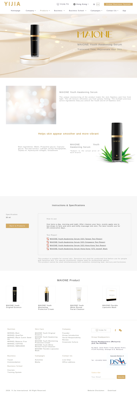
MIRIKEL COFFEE (15, 344)
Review (65, 340)
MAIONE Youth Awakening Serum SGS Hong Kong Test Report (78, 245)
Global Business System (118, 4)
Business (58, 11)
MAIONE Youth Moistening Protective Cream (46, 341)
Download (112, 390)
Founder (66, 333)
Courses (11, 370)
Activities (39, 360)
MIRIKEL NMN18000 (16, 346)
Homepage (15, 11)
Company (30, 11)
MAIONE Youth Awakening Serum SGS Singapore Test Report (77, 242)
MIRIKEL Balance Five (17, 341)
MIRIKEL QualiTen (15, 335)
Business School (77, 11)
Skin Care (39, 329)
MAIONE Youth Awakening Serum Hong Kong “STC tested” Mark (79, 249)
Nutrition (11, 329)
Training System (14, 372)
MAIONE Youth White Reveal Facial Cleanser (45, 345)
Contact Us (112, 11)
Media (37, 362)
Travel (10, 360)
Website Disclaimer (96, 390)
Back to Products (17, 226)
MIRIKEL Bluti (13, 333)
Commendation (13, 362)
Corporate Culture (70, 342)
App (124, 11)
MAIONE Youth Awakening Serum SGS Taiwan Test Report (76, 239)
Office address (68, 362)
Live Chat (66, 360)
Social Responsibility (71, 337)
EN (98, 4)
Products (44, 11)
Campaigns (96, 11)
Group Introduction (70, 335)
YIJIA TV (64, 4)
